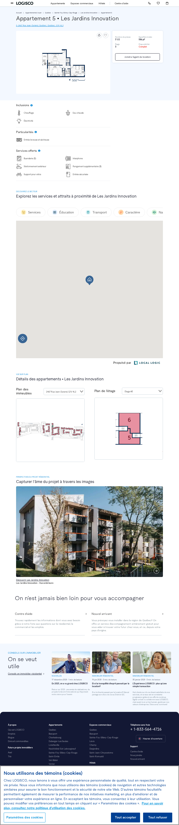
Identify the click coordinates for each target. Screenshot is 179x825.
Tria (9, 756)
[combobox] (64, 391)
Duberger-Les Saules (58, 741)
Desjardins (94, 749)
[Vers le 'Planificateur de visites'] (167, 3)
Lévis (92, 741)
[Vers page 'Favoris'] (158, 3)
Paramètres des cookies (24, 817)
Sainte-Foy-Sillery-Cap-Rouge (66, 13)
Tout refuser (157, 817)
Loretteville (54, 745)
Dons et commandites (18, 741)
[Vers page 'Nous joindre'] (149, 3)
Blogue (11, 737)
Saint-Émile (54, 756)
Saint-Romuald (96, 756)
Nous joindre (136, 755)
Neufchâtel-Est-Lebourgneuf (62, 749)
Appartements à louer (33, 13)
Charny (93, 745)
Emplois (11, 734)
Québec (48, 13)
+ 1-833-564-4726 (146, 729)
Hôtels (102, 3)
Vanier (52, 764)
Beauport (53, 734)
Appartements (58, 3)
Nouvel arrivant (137, 759)
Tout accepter (125, 817)
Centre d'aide (121, 3)
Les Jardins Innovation (89, 13)
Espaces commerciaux (82, 3)
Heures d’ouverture (152, 738)
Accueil (19, 13)
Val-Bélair (53, 760)
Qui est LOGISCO (16, 730)
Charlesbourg (55, 737)
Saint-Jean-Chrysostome (101, 753)
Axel (10, 752)
